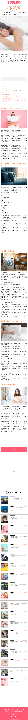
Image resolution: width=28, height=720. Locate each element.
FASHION (5, 709)
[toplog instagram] (12, 717)
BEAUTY (10, 709)
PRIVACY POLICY (18, 711)
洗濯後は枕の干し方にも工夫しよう (10, 96)
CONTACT (12, 711)
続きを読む (14, 449)
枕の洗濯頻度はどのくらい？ (9, 98)
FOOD (18, 709)
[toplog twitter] (16, 717)
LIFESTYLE (14, 709)
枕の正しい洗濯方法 (6, 94)
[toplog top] (14, 2)
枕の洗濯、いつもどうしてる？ (9, 88)
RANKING (8, 711)
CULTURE (22, 709)
